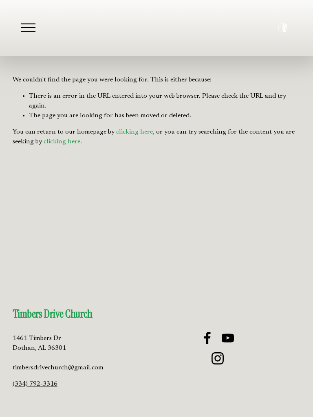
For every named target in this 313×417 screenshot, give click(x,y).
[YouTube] (227, 338)
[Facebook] (207, 338)
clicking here (134, 132)
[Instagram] (217, 358)
